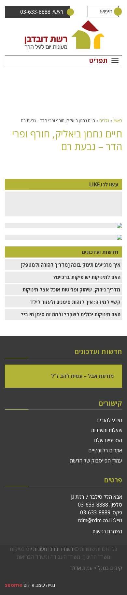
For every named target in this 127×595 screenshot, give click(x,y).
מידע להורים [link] (109, 420)
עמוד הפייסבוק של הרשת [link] (96, 460)
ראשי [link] (117, 120)
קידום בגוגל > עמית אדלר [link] (96, 568)
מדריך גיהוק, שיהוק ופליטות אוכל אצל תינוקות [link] (71, 289)
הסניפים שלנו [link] (107, 440)
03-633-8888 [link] (93, 504)
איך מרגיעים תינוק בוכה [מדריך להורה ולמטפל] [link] (70, 264)
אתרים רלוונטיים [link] (105, 450)
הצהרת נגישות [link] (107, 531)
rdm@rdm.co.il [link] (95, 520)
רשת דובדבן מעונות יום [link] (49, 549)
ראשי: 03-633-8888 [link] (41, 11)
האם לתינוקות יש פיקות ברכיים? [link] (86, 277)
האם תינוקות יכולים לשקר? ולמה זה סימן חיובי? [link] (70, 314)
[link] (63, 35)
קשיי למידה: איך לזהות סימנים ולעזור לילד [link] (75, 302)
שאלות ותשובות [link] (106, 430)
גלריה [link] (104, 120)
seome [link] (13, 584)
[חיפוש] (113, 12)
